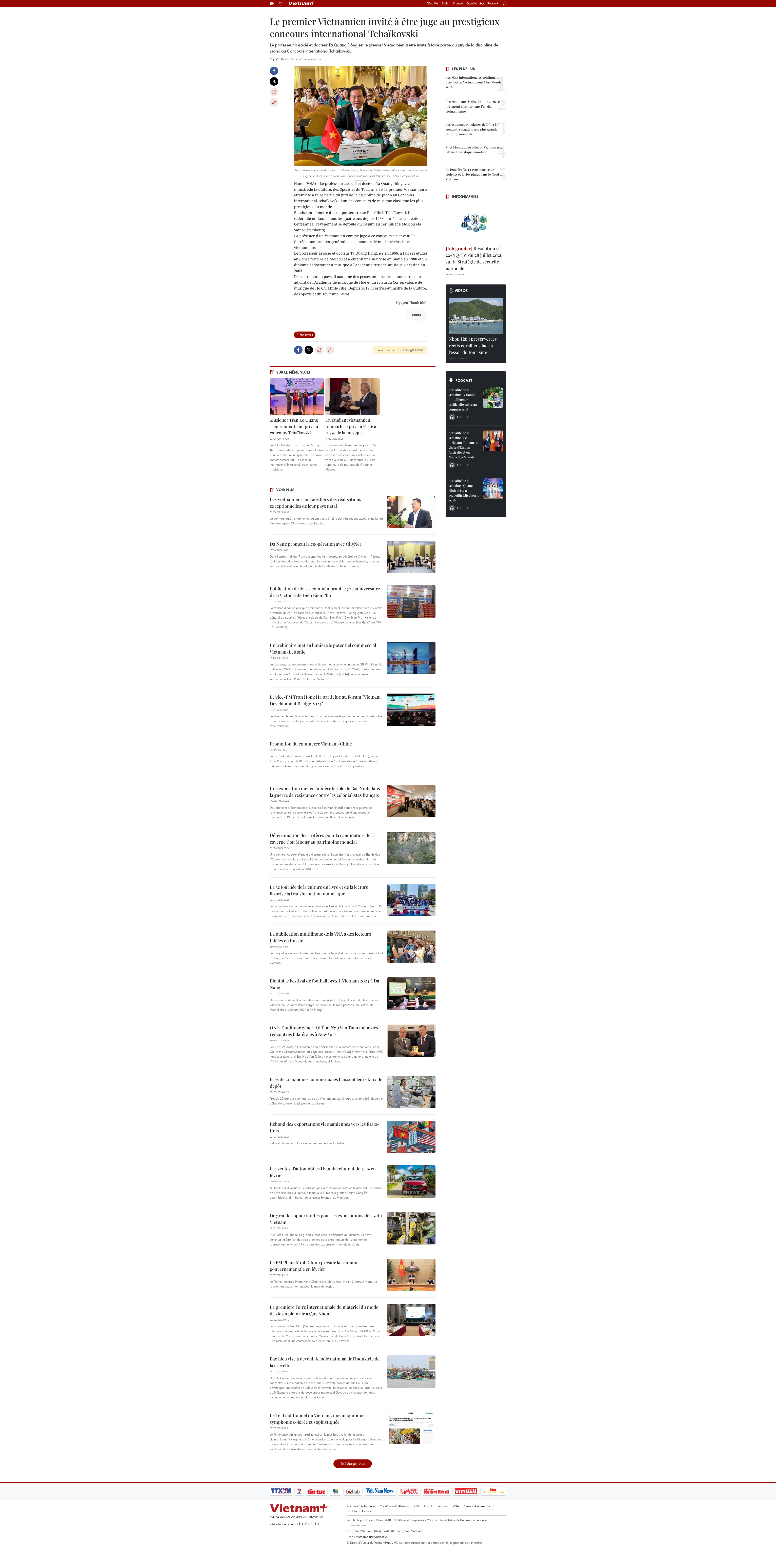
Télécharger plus (353, 1463)
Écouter (462, 417)
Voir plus (285, 489)
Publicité (352, 1511)
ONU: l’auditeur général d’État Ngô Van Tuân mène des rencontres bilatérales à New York (324, 1030)
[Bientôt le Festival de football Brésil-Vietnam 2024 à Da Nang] (411, 993)
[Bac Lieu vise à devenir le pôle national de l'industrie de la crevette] (411, 1371)
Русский (492, 3)
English (446, 3)
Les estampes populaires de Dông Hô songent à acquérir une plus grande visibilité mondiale (472, 129)
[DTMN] (436, 1491)
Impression (274, 92)
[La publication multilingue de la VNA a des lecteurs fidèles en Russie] (411, 947)
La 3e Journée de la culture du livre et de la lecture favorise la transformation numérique (319, 890)
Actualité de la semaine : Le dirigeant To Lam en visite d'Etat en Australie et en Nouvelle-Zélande (463, 445)
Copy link (274, 102)
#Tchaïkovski (305, 335)
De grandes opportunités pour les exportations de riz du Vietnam (326, 1218)
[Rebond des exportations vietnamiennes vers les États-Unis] (411, 1137)
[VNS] (380, 1491)
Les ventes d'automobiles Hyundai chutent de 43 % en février (323, 1171)
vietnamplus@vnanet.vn (372, 1537)
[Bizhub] (353, 1491)
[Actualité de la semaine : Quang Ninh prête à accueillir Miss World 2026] (493, 488)
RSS (416, 1506)
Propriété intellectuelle (361, 1506)
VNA (456, 1506)
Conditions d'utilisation (394, 1506)
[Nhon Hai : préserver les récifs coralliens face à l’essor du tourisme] (476, 316)
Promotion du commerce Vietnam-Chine (311, 744)
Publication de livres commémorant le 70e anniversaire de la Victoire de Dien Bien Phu (325, 591)
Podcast (463, 380)
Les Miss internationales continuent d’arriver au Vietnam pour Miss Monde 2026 (474, 82)
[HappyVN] (493, 1491)
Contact (367, 1511)
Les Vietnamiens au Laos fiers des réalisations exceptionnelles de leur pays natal (315, 502)
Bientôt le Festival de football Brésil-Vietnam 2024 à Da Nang (324, 984)
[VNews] (299, 1491)
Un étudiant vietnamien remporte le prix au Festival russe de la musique (351, 426)
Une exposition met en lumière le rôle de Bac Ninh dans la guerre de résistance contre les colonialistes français (325, 791)
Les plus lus (463, 68)
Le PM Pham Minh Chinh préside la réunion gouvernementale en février (313, 1265)
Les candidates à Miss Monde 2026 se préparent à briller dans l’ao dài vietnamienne (473, 106)
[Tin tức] (316, 1491)
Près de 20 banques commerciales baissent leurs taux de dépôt (326, 1082)
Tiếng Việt (433, 3)
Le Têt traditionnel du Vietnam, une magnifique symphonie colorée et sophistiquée (317, 1418)
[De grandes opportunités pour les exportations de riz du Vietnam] (411, 1228)
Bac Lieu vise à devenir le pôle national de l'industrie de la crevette (325, 1362)
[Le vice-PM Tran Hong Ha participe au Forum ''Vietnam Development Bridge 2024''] (411, 710)
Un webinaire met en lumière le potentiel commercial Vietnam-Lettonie (323, 648)
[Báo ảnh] (465, 1491)
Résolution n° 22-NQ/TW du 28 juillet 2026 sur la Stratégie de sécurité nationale (474, 258)
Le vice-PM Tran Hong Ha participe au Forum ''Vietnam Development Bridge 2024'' (325, 700)
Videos (461, 290)
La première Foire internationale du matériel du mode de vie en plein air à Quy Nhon (324, 1310)
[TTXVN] (281, 1491)
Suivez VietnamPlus (388, 350)
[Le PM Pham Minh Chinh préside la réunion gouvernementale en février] (411, 1275)
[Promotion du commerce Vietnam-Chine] (411, 756)
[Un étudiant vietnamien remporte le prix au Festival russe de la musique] (352, 396)
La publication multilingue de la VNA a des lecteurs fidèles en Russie (320, 937)
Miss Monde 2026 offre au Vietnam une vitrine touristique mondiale (474, 149)
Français (458, 3)
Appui (428, 1506)
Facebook (274, 71)
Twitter (274, 81)
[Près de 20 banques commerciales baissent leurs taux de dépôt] (411, 1092)
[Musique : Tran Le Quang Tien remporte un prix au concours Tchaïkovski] (297, 396)
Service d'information (477, 1506)
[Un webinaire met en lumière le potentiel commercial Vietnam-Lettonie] (411, 658)
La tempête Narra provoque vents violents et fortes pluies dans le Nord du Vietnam (474, 174)
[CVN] (409, 1491)
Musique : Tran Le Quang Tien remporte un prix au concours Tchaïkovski (294, 426)
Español (472, 3)
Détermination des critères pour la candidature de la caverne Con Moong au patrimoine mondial (322, 838)
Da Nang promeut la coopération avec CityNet (315, 544)
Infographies (465, 196)
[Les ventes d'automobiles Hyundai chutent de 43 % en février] (411, 1181)
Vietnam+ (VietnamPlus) (302, 3)
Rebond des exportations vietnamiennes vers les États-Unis (324, 1127)
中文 (482, 3)
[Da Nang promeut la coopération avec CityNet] (411, 557)
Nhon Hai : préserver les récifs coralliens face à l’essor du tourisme (473, 345)
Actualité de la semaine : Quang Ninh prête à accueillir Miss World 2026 (464, 490)
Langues (442, 1506)
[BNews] (335, 1491)
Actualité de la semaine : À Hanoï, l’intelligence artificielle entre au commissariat (463, 399)
